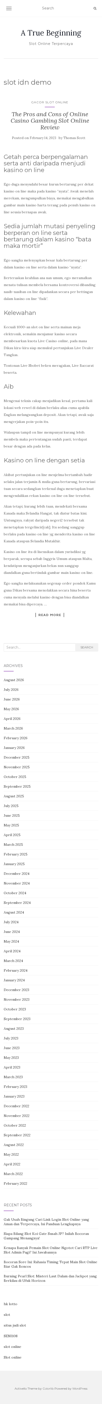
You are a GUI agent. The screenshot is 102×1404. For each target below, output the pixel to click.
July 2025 (11, 806)
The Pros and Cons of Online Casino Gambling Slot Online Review (50, 120)
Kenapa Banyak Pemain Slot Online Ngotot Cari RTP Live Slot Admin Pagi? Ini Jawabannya (51, 1250)
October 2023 (15, 1009)
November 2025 (17, 767)
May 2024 (11, 941)
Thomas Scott (74, 138)
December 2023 (16, 990)
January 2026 (14, 747)
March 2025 (13, 844)
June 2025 (12, 815)
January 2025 (14, 864)
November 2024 (17, 883)
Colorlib (48, 1388)
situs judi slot (15, 1325)
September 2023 (17, 1019)
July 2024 (11, 922)
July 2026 (11, 689)
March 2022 (13, 1174)
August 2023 (14, 1028)
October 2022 (15, 1125)
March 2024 (13, 961)
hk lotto (10, 1304)
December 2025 (16, 757)
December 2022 (16, 1106)
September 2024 (17, 902)
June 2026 (12, 699)
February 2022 (15, 1183)
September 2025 (17, 786)
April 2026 (12, 718)
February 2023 (15, 1086)
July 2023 (11, 1038)
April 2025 (12, 835)
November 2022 (16, 1115)
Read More (49, 615)
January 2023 (14, 1096)
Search (86, 647)
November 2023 (16, 999)
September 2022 (17, 1135)
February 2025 (15, 854)
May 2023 (11, 1057)
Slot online (13, 1357)
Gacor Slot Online (49, 102)
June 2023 (12, 1048)
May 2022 (11, 1154)
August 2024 (14, 912)
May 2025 (11, 825)
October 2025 (15, 777)
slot (7, 1314)
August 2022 (14, 1145)
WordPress (79, 1388)
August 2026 (14, 680)
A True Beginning (51, 33)
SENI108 (11, 1336)
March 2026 (13, 728)
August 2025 (14, 796)
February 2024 (15, 970)
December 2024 (16, 873)
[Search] (95, 8)
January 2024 (14, 980)
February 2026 (15, 738)
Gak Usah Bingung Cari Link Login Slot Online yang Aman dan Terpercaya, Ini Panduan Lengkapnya (46, 1221)
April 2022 (12, 1164)
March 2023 (13, 1077)
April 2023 (12, 1067)
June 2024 (12, 931)
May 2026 (11, 709)
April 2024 (12, 951)
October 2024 (15, 893)
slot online (12, 1346)
